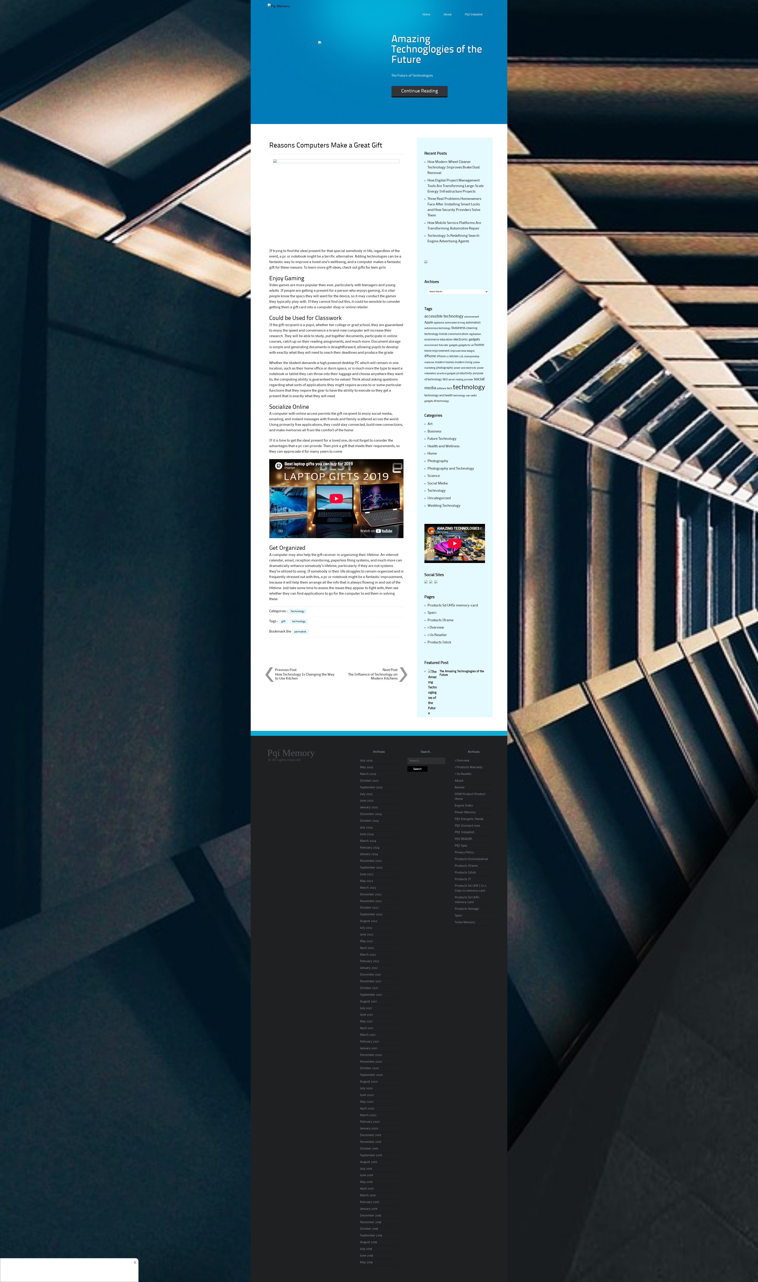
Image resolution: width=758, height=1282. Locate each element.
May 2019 (366, 1182)
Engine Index (464, 805)
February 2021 (369, 1041)
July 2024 (366, 827)
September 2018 (371, 1235)
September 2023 (371, 867)
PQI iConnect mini (467, 825)
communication (458, 334)
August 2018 (368, 1242)
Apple (428, 322)
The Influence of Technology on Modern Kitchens (373, 676)
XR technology (441, 401)
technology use (461, 396)
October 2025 (369, 780)
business (458, 328)
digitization (475, 334)
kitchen (454, 356)
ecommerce (431, 339)
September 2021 (371, 994)
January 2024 (369, 854)
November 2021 (370, 981)
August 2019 (368, 1162)
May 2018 (366, 1262)
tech (449, 388)
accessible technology (443, 316)
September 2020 (371, 1075)
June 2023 (366, 874)
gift (283, 621)
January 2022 (369, 968)
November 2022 (371, 901)
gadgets (453, 345)
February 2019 (369, 1202)
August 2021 (368, 1001)
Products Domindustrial (471, 859)
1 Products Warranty (469, 767)
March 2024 (368, 841)
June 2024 (366, 834)
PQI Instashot (473, 14)
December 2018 (370, 1215)
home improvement (436, 351)
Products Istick (439, 642)
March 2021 (367, 1035)
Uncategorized (439, 498)
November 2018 (370, 1222)
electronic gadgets (466, 339)
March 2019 (367, 1195)
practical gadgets (446, 373)
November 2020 (371, 1061)
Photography (438, 461)
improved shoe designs (462, 351)
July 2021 (366, 1008)
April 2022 (367, 948)
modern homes (444, 362)
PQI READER (463, 839)
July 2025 (366, 794)
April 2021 (366, 1028)
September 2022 (371, 914)
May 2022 (366, 941)
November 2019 (370, 1142)
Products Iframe (440, 620)
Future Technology (442, 438)
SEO (445, 379)
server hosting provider (460, 380)
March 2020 (368, 1115)
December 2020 (371, 1055)
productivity (464, 373)
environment (431, 345)
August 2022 (368, 921)
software (441, 388)
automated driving (455, 323)
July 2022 (366, 928)
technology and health (438, 395)
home (479, 345)
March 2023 (368, 887)
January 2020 (369, 1128)
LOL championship (469, 356)
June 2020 (367, 1095)
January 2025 (369, 807)
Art (430, 424)
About (447, 14)
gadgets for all (466, 345)
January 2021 (368, 1048)
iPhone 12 (443, 356)
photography (444, 368)
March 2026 (368, 774)
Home (426, 14)
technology (299, 621)
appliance (439, 323)
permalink (300, 632)
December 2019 (370, 1135)
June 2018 (366, 1255)
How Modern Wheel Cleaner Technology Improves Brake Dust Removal (454, 167)
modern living (463, 362)
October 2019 (369, 1148)
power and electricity (465, 368)
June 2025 (366, 800)
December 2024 (371, 814)
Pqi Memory (291, 752)
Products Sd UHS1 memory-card (453, 605)
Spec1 (432, 612)
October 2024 (369, 821)
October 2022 (369, 907)
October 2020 (369, 1068)
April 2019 (366, 1188)
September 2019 (371, 1155)
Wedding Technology (444, 505)
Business (434, 431)
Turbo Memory (465, 922)
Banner (460, 787)
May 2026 (366, 767)
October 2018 (369, 1228)
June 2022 (366, 934)
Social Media (438, 483)
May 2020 (366, 1102)
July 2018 (366, 1249)
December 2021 (370, 974)
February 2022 (369, 961)
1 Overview (436, 627)
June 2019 (366, 1175)
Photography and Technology (451, 468)
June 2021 (366, 1014)
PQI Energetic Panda (469, 819)
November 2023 (371, 861)
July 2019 (366, 1168)
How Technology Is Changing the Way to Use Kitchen (305, 676)
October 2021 (369, 988)
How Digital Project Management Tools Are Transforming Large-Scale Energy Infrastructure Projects (456, 186)
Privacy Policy (464, 852)
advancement (471, 317)
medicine (429, 362)
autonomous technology (437, 328)
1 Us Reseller (437, 635)
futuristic (443, 345)
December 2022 (371, 894)
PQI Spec (461, 845)
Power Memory (465, 812)
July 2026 (366, 760)
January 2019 (368, 1209)
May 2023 (366, 881)
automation (473, 322)
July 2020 (366, 1088)
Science (434, 475)
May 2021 (366, 1021)
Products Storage (467, 909)
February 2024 (369, 847)
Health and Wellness (444, 446)
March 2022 (368, 954)
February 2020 (370, 1121)
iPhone (430, 356)
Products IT (463, 879)
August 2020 (369, 1081)
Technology (297, 611)
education (446, 339)
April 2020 (367, 1108)
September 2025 (371, 787)
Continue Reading (419, 91)
